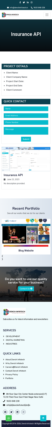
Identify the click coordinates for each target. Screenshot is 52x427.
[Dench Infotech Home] (14, 311)
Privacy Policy (11, 374)
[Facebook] (20, 2)
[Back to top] (43, 418)
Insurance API (13, 175)
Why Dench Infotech (14, 363)
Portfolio (9, 378)
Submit (26, 139)
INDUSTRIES (11, 344)
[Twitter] (24, 2)
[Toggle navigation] (46, 14)
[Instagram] (31, 2)
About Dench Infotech (15, 359)
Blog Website (26, 250)
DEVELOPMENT (12, 336)
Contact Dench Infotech (15, 371)
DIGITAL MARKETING (15, 340)
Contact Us (25, 288)
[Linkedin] (28, 2)
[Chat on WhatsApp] (9, 418)
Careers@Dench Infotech (16, 367)
